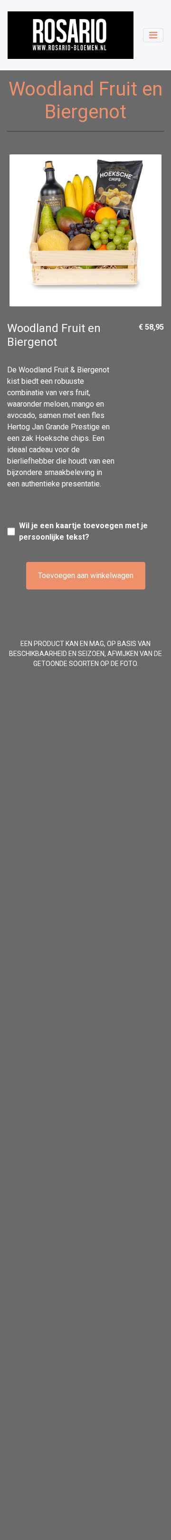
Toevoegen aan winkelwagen (85, 575)
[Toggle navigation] (153, 35)
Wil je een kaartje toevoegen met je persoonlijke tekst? (83, 531)
